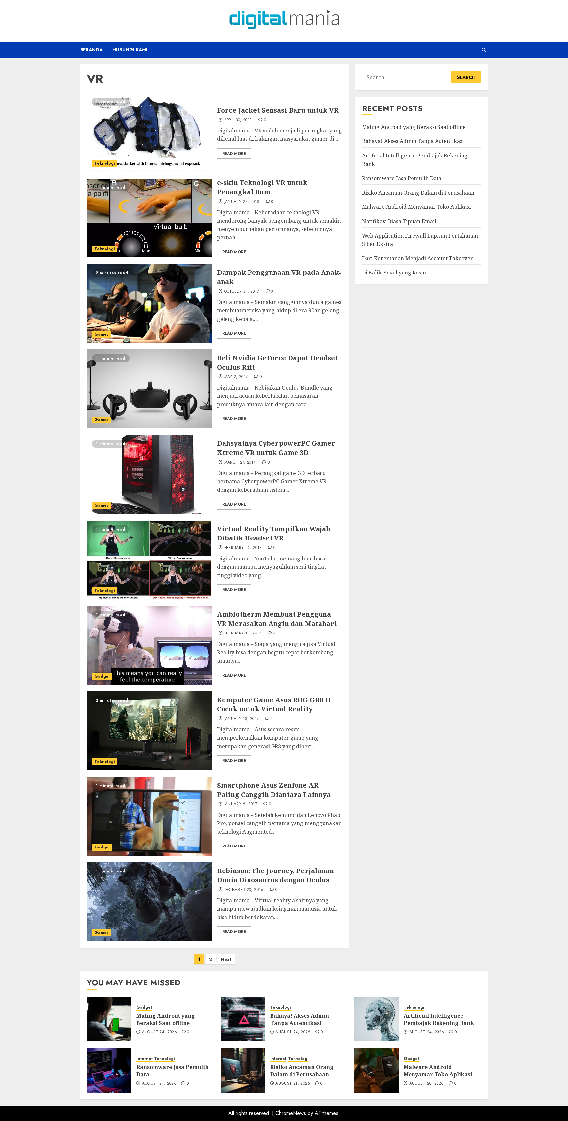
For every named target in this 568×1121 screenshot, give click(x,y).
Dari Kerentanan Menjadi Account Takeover (417, 258)
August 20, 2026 (426, 1083)
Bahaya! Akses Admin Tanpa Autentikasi (413, 141)
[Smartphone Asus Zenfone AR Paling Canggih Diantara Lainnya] (149, 816)
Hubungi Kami (129, 49)
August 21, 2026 (159, 1083)
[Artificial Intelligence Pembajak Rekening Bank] (376, 1019)
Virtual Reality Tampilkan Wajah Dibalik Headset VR (273, 533)
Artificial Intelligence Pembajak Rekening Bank (439, 1019)
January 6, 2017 (240, 804)
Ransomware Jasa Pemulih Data (401, 178)
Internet (144, 1058)
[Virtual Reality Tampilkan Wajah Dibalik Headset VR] (149, 559)
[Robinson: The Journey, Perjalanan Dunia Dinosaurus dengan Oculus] (149, 901)
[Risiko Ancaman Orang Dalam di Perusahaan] (243, 1070)
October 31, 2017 (241, 291)
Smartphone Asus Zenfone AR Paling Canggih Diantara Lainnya (274, 790)
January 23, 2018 (242, 201)
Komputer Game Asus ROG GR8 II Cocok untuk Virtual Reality (274, 704)
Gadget (102, 676)
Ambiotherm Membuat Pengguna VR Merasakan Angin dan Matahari (277, 619)
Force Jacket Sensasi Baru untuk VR (278, 110)
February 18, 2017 (242, 633)
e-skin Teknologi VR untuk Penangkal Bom (262, 187)
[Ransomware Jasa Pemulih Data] (109, 1070)
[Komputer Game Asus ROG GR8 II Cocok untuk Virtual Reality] (149, 730)
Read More (234, 153)
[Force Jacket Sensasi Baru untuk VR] (149, 132)
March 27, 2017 (240, 462)
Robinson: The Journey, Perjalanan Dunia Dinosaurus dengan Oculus (275, 875)
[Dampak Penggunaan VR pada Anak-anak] (149, 303)
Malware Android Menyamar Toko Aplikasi (416, 206)
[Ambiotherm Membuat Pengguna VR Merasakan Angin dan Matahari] (149, 645)
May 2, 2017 (236, 377)
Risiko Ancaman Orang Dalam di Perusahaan (418, 192)
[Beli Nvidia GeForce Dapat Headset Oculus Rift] (149, 388)
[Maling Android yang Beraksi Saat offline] (109, 1019)
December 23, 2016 (244, 890)
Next (226, 959)
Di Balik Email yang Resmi (395, 272)
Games (101, 334)
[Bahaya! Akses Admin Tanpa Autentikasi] (243, 1019)
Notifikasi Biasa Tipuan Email (399, 221)
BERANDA (91, 49)
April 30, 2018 (238, 120)
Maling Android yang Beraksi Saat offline (414, 127)
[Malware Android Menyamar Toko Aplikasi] (376, 1070)
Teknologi (104, 163)
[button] (484, 49)
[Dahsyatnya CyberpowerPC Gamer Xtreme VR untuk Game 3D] (149, 474)
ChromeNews (290, 1113)
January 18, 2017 (241, 719)
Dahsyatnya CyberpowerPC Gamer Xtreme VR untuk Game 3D (276, 448)
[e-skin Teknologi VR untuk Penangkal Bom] (149, 218)
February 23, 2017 (243, 548)
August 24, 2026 (159, 1032)
